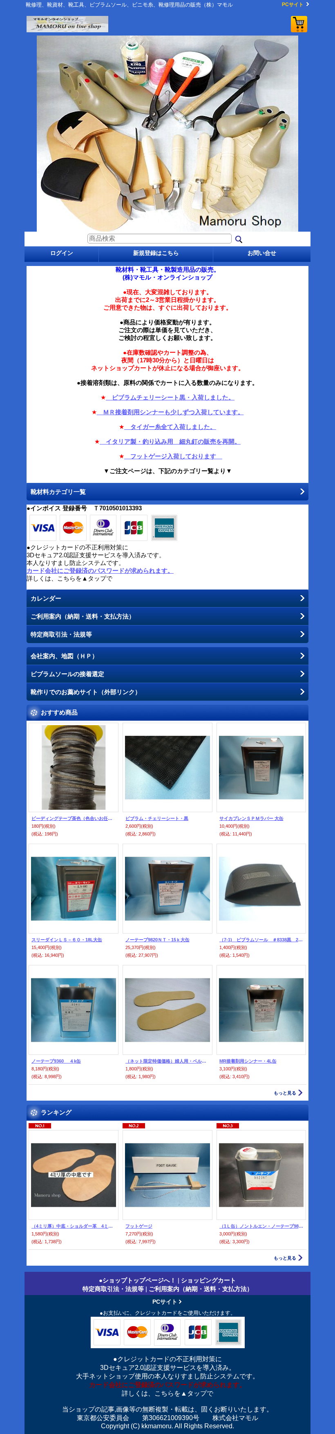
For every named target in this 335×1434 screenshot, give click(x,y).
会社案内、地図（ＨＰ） (64, 655)
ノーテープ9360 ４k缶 (56, 1061)
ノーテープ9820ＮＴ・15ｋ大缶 (157, 939)
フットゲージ (138, 1226)
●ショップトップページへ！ (137, 1280)
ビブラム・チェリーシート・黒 (156, 818)
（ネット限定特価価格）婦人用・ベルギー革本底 (167, 1061)
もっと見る (285, 1092)
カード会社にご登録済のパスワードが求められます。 (100, 570)
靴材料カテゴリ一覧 (58, 491)
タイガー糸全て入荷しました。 (170, 426)
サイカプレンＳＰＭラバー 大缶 (251, 818)
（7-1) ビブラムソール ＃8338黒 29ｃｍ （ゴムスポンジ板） (261, 939)
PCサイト (293, 4)
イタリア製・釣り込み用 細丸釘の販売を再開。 (170, 441)
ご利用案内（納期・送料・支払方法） (83, 616)
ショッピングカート (299, 24)
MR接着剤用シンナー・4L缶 (248, 1061)
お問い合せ (262, 253)
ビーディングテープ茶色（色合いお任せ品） (73, 818)
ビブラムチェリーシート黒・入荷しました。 (170, 397)
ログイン (61, 253)
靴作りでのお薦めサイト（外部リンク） (86, 691)
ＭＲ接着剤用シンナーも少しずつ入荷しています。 (170, 412)
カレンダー (46, 598)
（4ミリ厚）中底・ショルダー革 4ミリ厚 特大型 (73, 1226)
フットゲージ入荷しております (173, 456)
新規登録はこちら (156, 253)
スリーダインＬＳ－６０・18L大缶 (66, 939)
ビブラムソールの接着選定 (67, 673)
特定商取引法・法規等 (61, 634)
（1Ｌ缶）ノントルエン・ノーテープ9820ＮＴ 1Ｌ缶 (261, 1226)
